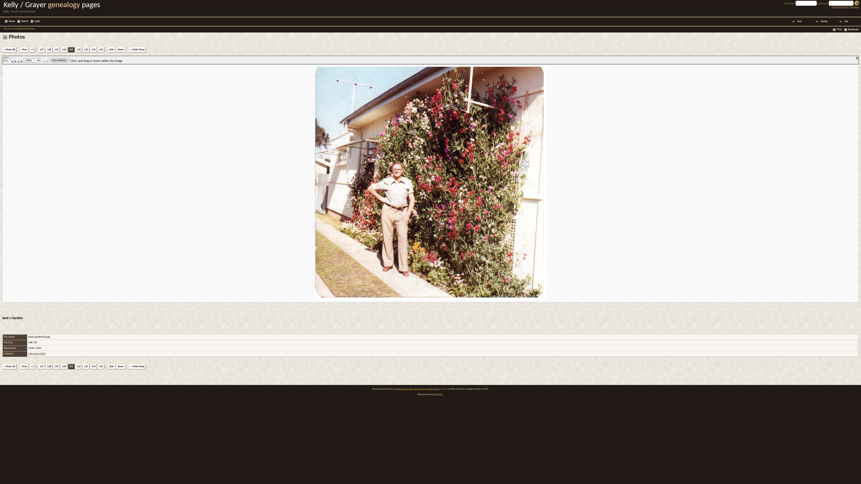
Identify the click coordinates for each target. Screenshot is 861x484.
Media (824, 21)
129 (56, 49)
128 (49, 49)
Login (37, 21)
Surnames (854, 7)
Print (839, 29)
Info (846, 21)
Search (24, 21)
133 (86, 49)
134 (93, 49)
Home (12, 21)
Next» (121, 49)
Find (799, 21)
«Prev (24, 49)
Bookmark (853, 29)
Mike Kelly (437, 394)
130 (64, 49)
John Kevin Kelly (37, 353)
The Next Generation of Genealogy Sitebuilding (416, 389)
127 (42, 49)
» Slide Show (137, 49)
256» (111, 49)
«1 (32, 49)
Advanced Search (840, 7)
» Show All (9, 49)
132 (79, 49)
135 (101, 49)
